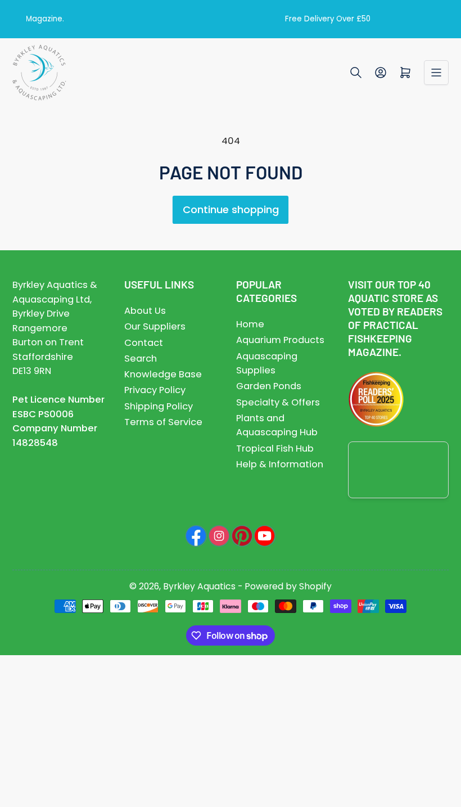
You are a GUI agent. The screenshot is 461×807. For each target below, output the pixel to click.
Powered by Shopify (288, 586)
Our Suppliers (155, 326)
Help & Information (279, 464)
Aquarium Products (280, 339)
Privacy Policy (155, 390)
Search (140, 358)
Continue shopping (231, 209)
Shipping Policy (158, 406)
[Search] (356, 72)
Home (250, 324)
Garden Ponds (268, 386)
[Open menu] (436, 72)
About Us (145, 310)
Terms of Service (163, 422)
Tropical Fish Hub (275, 448)
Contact (143, 342)
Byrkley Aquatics (199, 586)
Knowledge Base (163, 374)
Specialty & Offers (278, 402)
